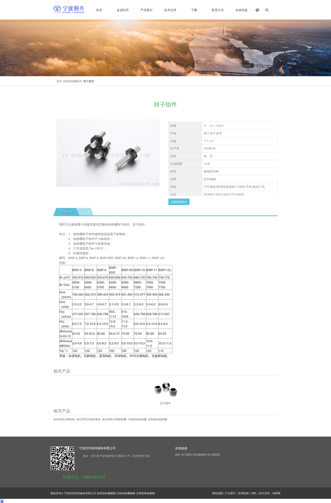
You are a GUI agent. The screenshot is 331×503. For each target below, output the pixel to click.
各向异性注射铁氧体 (88, 419)
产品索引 (230, 493)
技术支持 (170, 10)
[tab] (66, 212)
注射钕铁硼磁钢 (125, 493)
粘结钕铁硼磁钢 (106, 493)
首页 (99, 10)
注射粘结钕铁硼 (137, 419)
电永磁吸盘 (213, 454)
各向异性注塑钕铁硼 (114, 419)
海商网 (276, 493)
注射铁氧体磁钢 (145, 493)
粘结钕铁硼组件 (72, 81)
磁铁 (177, 454)
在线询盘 (241, 10)
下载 (194, 10)
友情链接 (243, 493)
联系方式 (218, 10)
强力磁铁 (186, 454)
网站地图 (217, 493)
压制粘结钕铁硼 (157, 419)
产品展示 (146, 10)
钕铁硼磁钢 (199, 454)
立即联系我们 (179, 202)
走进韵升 (123, 10)
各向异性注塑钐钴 (64, 419)
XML (254, 493)
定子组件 (165, 403)
